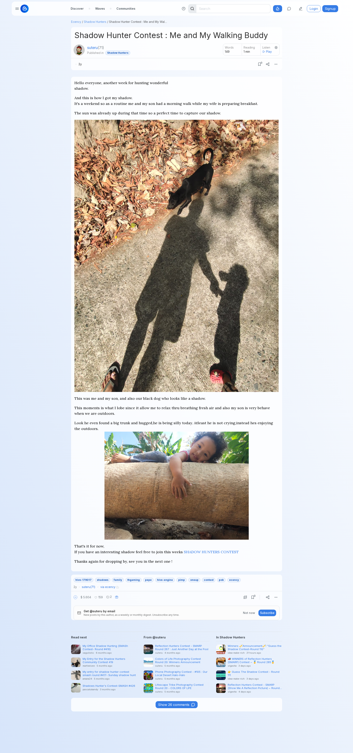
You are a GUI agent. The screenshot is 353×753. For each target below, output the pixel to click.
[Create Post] (300, 8)
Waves (100, 8)
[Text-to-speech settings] (276, 47)
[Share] (267, 64)
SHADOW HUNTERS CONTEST (211, 552)
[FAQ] (183, 8)
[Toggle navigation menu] (17, 8)
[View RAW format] (245, 597)
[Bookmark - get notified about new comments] (259, 64)
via (107, 587)
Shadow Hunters (95, 21)
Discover (77, 8)
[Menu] (276, 64)
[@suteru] (79, 50)
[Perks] (277, 8)
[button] (75, 597)
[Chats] (289, 8)
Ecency (76, 21)
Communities (125, 8)
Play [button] (269, 51)
